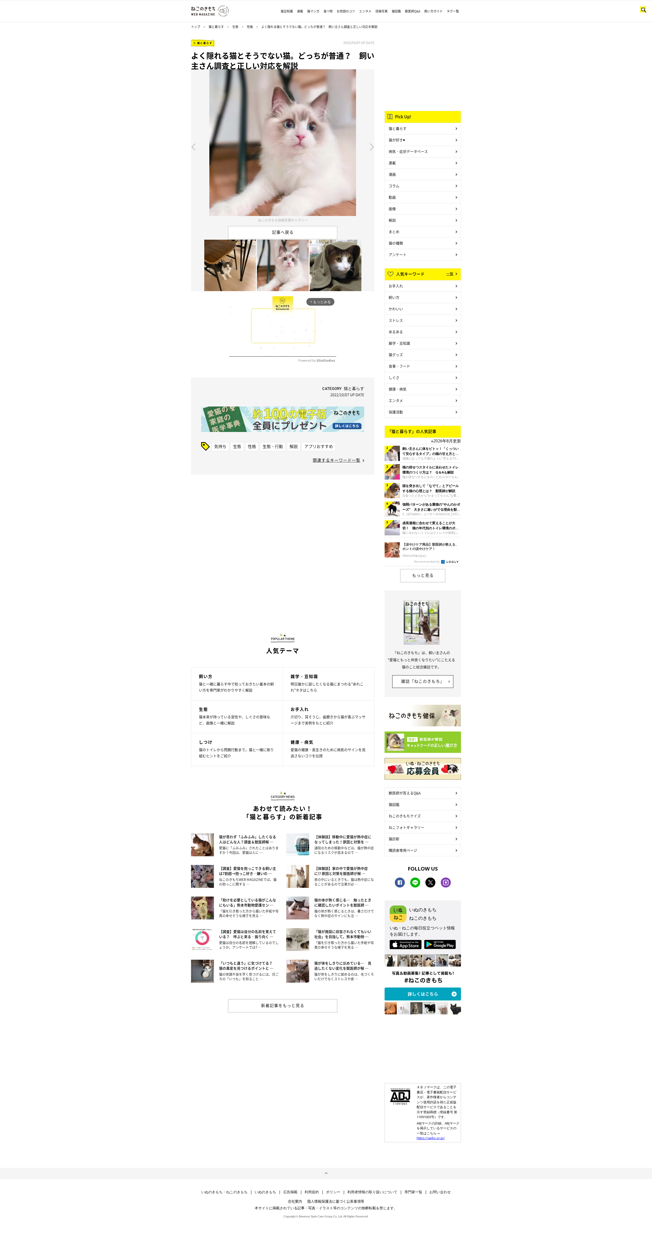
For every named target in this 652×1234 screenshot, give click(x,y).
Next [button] (372, 146)
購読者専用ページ (403, 850)
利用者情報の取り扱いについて (372, 1192)
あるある (396, 331)
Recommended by (427, 561)
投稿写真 (381, 11)
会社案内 (295, 1201)
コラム (394, 185)
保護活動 (396, 411)
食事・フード (399, 366)
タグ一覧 (453, 11)
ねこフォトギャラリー (406, 827)
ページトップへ (326, 1173)
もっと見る (423, 575)
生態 (235, 26)
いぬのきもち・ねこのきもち (224, 1192)
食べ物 (328, 11)
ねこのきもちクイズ (405, 815)
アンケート (397, 254)
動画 (392, 197)
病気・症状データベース (408, 151)
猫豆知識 (287, 11)
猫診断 (394, 838)
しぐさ (394, 377)
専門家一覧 (413, 1192)
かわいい (396, 308)
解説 (294, 446)
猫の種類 (396, 243)
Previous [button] (193, 146)
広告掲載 (290, 1192)
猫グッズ (396, 354)
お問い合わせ (440, 1192)
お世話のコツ (346, 11)
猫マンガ (313, 11)
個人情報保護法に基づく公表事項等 (335, 1201)
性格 (250, 26)
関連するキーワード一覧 (336, 460)
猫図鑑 (396, 11)
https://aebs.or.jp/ (431, 1138)
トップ (195, 26)
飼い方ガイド (433, 11)
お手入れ (396, 285)
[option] (282, 146)
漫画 (392, 174)
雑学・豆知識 (399, 343)
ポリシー (333, 1192)
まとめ (394, 231)
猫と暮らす (216, 26)
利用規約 (312, 1192)
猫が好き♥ (397, 139)
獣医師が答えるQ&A (404, 792)
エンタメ (365, 11)
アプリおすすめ (318, 446)
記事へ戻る (283, 232)
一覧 (449, 273)
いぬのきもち (265, 1192)
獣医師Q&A (412, 11)
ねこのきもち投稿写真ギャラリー (283, 220)
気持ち (220, 446)
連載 (300, 11)
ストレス (396, 320)
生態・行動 (273, 446)
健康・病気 (397, 388)
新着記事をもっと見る (282, 1005)
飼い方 (394, 297)
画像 (392, 208)
